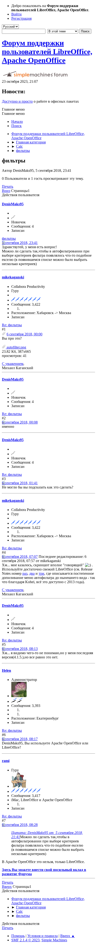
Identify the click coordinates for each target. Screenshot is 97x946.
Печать (7, 186)
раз (24, 573)
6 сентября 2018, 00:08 (20, 422)
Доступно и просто (17, 101)
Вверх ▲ (67, 936)
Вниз (6, 191)
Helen (6, 670)
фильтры (9, 238)
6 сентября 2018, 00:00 (24, 334)
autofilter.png (16, 347)
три (41, 573)
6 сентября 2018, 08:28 (20, 825)
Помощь (18, 936)
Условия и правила (42, 936)
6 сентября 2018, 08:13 (20, 649)
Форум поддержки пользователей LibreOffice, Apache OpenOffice (47, 51)
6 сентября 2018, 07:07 (20, 557)
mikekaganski (13, 277)
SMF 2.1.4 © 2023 (25, 940)
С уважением (12, 364)
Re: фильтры (12, 325)
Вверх (7, 887)
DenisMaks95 (13, 204)
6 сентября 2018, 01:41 (20, 483)
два (32, 573)
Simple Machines (54, 940)
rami (5, 761)
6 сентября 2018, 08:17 (20, 739)
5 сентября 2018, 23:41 (20, 243)
